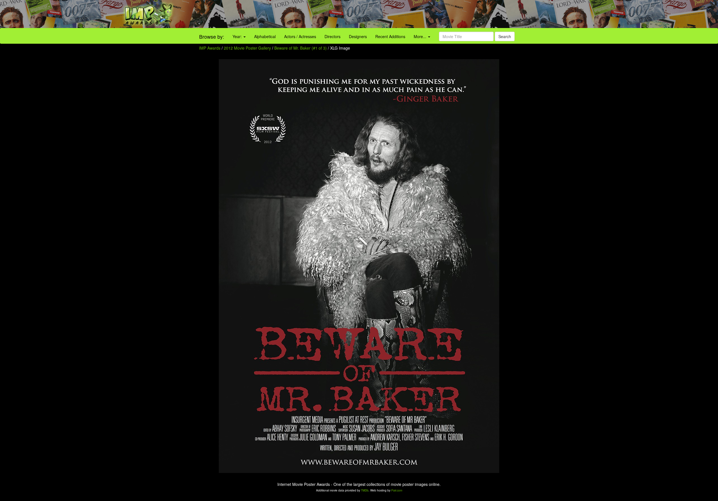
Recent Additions (390, 36)
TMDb (365, 490)
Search (504, 36)
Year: (238, 36)
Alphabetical (265, 36)
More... (420, 36)
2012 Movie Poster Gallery (247, 48)
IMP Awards (209, 48)
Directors (332, 36)
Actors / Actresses (300, 36)
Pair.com (396, 490)
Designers (358, 36)
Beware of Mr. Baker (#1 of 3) (300, 48)
